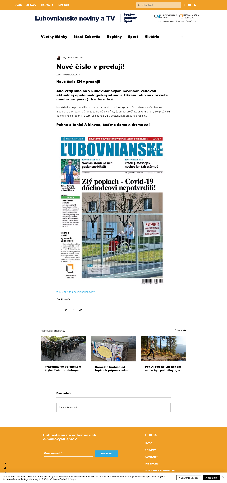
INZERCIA (151, 463)
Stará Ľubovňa (87, 37)
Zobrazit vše (180, 330)
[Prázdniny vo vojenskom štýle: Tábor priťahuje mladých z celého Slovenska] (63, 348)
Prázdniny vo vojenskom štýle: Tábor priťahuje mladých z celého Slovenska (63, 368)
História (152, 37)
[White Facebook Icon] (145, 435)
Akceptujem (211, 477)
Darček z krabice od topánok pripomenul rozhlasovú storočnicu (111, 368)
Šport (133, 37)
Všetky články (54, 37)
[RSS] (194, 5)
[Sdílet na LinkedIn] (72, 310)
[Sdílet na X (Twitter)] (65, 310)
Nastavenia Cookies (188, 477)
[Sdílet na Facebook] (57, 310)
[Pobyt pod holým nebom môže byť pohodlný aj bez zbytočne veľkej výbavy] (163, 348)
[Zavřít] (223, 478)
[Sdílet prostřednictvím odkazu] (80, 310)
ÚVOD (148, 443)
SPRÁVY (150, 450)
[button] (182, 36)
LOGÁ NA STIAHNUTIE (160, 470)
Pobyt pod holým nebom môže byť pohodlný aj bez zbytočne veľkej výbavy (163, 368)
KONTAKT (151, 457)
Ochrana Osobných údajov (63, 479)
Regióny (114, 37)
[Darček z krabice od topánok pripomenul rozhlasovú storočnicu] (113, 348)
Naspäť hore (5, 471)
